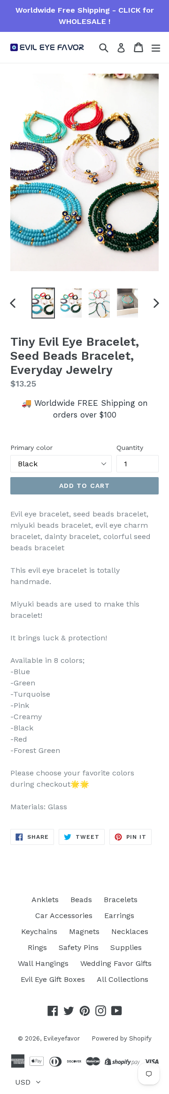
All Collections (122, 979)
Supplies (126, 947)
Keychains (39, 931)
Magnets (84, 931)
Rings (37, 947)
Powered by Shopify (122, 1038)
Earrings (119, 915)
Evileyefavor (61, 1038)
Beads (81, 899)
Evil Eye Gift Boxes (53, 979)
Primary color (31, 447)
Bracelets (121, 899)
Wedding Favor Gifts (116, 963)
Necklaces (129, 931)
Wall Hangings (43, 963)
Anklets (45, 899)
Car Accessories (63, 915)
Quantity (129, 447)
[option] (43, 302)
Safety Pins (79, 947)
